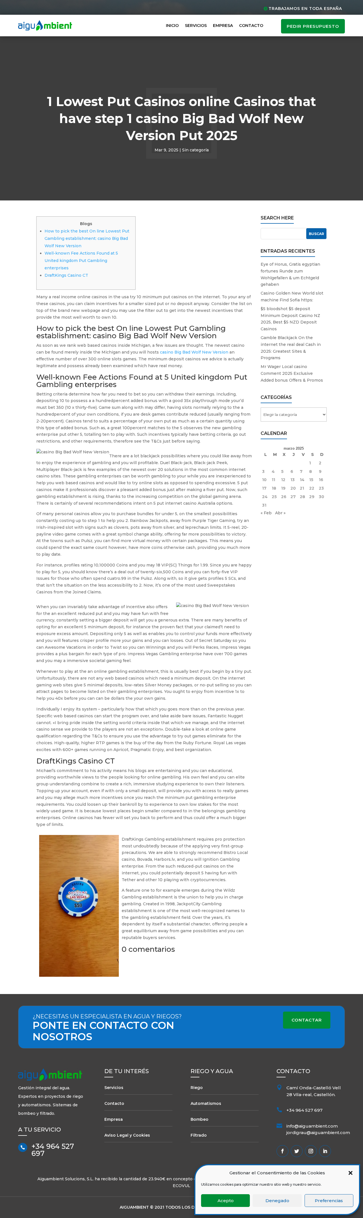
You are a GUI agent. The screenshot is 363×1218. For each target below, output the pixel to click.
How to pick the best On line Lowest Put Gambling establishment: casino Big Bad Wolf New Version (87, 238)
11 (273, 479)
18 (274, 488)
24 (265, 496)
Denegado (277, 1200)
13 (292, 479)
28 (302, 496)
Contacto (251, 25)
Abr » (280, 512)
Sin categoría (195, 150)
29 (312, 496)
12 (283, 479)
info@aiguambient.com (312, 1126)
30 (321, 496)
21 (302, 488)
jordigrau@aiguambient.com (318, 1132)
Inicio (172, 25)
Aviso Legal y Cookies (127, 1135)
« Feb (266, 512)
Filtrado (199, 1135)
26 (283, 496)
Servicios (196, 25)
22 (311, 488)
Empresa (223, 25)
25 (274, 496)
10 (264, 479)
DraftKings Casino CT (66, 275)
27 (293, 496)
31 (264, 505)
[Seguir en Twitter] (297, 1151)
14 (302, 479)
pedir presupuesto (313, 26)
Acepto (226, 1200)
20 (293, 488)
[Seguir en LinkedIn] (325, 1151)
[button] (350, 1173)
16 (321, 479)
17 (264, 488)
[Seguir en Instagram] (311, 1151)
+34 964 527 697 (52, 1150)
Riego (197, 1087)
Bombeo (199, 1119)
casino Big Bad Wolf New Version (194, 352)
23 (321, 488)
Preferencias (329, 1200)
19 (283, 488)
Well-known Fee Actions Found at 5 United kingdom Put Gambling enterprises (81, 260)
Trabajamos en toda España (305, 8)
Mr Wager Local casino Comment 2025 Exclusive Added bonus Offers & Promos (292, 373)
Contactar (307, 1020)
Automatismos (206, 1103)
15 (311, 479)
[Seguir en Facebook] (282, 1151)
